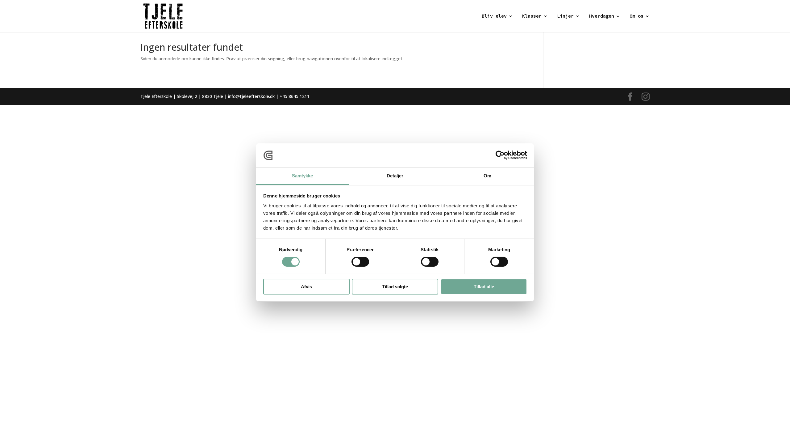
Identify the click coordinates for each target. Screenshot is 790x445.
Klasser (532, 16)
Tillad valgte (395, 286)
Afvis (306, 286)
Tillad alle (484, 286)
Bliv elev (494, 16)
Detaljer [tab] (395, 175)
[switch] (360, 262)
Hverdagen (601, 16)
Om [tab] (487, 175)
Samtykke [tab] (302, 175)
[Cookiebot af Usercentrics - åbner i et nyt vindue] (500, 155)
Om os (636, 16)
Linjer (565, 16)
